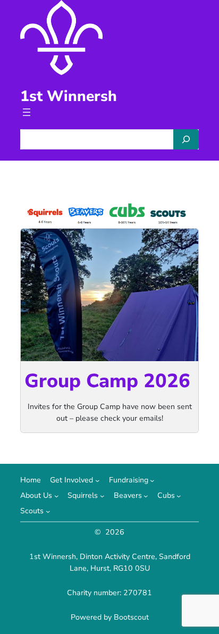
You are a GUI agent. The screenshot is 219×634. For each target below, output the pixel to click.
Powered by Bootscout (110, 617)
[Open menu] (26, 112)
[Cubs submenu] (178, 496)
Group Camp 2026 (107, 381)
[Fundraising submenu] (152, 480)
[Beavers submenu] (146, 496)
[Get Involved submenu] (97, 480)
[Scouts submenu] (48, 511)
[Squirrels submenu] (102, 496)
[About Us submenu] (56, 496)
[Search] (186, 139)
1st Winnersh (68, 96)
